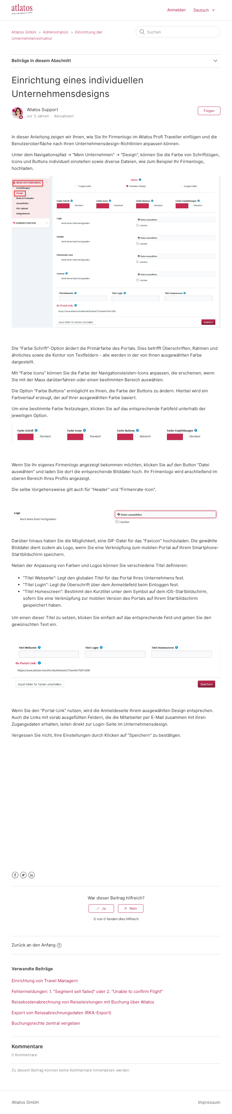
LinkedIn (31, 875)
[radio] (101, 908)
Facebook (15, 875)
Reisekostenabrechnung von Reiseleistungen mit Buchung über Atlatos (83, 1002)
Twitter (23, 875)
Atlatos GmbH (24, 32)
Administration (55, 32)
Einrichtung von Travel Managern (45, 980)
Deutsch (202, 10)
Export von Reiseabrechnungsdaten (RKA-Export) (61, 1012)
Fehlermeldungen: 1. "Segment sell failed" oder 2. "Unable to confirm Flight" (87, 991)
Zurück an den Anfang (33, 945)
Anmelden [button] (176, 9)
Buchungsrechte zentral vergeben (46, 1023)
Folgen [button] (209, 111)
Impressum (209, 1102)
